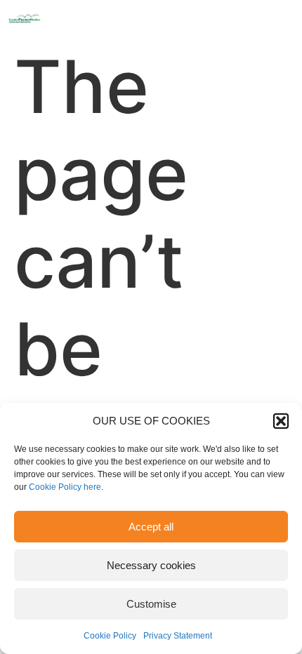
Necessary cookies (151, 565)
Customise (151, 604)
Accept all (151, 527)
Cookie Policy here (65, 487)
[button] (281, 421)
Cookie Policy (110, 636)
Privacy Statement (177, 636)
